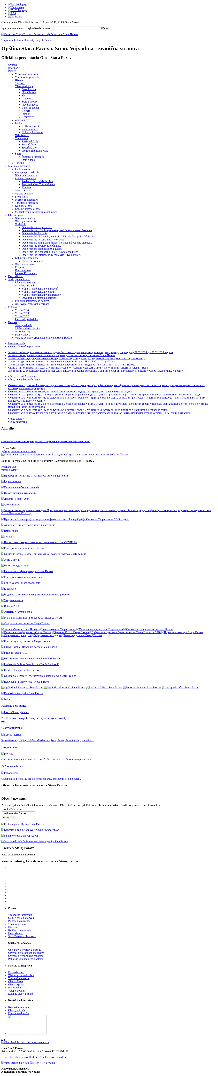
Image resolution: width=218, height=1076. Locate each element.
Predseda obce (22, 169)
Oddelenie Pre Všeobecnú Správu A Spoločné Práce (50, 251)
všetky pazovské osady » (21, 376)
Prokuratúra (21, 196)
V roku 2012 (22, 316)
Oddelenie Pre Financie (34, 233)
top (3, 1039)
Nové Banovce (30, 104)
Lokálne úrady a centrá (27, 208)
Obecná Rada (22, 190)
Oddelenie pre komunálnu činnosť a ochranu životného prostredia (57, 242)
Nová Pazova (29, 92)
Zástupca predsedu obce (28, 172)
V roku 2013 (22, 313)
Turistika (19, 162)
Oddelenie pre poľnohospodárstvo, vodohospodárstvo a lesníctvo (57, 230)
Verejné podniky (24, 193)
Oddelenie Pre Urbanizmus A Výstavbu (43, 239)
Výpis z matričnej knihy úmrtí (38, 291)
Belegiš (26, 110)
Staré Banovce (29, 101)
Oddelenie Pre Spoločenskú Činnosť (41, 245)
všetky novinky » (10, 469)
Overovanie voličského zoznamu (32, 303)
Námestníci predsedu (26, 175)
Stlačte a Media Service (27, 328)
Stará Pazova (29, 89)
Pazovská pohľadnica (26, 319)
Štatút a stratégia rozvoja (21, 917)
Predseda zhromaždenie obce (37, 181)
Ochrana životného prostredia (24, 346)
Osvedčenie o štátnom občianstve (40, 297)
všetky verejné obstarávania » (24, 379)
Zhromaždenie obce (25, 178)
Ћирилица (7, 40)
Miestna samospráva (19, 166)
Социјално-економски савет (19, 451)
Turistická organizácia (26, 202)
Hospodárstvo (15, 276)
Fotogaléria (14, 307)
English (39, 40)
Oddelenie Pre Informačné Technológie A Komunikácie (52, 254)
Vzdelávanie (21, 138)
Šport (18, 153)
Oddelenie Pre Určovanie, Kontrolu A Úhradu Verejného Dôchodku (58, 236)
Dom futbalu (28, 159)
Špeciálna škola (30, 147)
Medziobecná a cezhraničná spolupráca (36, 211)
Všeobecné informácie (27, 74)
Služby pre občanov (19, 279)
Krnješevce (28, 116)
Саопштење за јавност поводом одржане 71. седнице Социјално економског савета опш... (45, 441)
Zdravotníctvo (22, 120)
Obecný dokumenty (25, 221)
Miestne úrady (22, 331)
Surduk (26, 113)
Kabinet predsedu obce (27, 257)
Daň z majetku (23, 270)
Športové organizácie (33, 156)
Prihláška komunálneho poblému (32, 300)
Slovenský (29, 40)
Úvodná (12, 64)
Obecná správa (16, 215)
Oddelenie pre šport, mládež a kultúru (42, 248)
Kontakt (12, 322)
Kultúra (19, 123)
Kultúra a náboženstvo (20, 930)
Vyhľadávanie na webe (13, 28)
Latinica (19, 40)
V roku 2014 (22, 310)
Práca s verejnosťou (18, 1013)
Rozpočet (20, 267)
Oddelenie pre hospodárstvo (37, 227)
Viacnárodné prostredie (27, 77)
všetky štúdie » (16, 418)
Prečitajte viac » (9, 466)
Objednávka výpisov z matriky (24, 949)
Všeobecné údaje (24, 86)
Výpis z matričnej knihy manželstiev (41, 294)
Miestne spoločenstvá (26, 199)
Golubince (27, 98)
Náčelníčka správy (25, 218)
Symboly (20, 83)
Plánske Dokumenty (26, 273)
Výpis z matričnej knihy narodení (40, 288)
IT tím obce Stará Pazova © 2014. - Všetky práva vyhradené (33, 1057)
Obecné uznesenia (25, 264)
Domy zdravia (22, 334)
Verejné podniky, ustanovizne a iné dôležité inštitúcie (43, 337)
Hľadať (104, 28)
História (19, 80)
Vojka (25, 95)
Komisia (26, 187)
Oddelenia (20, 224)
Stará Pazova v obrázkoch (22, 936)
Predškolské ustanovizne (35, 150)
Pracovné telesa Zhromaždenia (38, 184)
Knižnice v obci (30, 126)
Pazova (12, 70)
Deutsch (48, 40)
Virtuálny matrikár (25, 285)
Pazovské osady (16, 343)
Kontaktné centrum (18, 1007)
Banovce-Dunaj (30, 107)
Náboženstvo (22, 135)
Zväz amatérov (30, 129)
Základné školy (30, 141)
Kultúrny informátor (32, 132)
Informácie (14, 67)
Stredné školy (29, 144)
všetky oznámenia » (18, 421)
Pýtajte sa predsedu (25, 282)
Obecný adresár (23, 325)
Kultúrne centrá (23, 205)
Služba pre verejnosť (33, 261)
